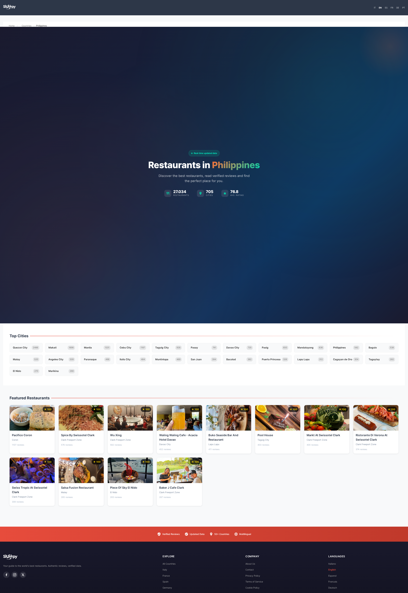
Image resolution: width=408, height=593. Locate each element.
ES (386, 7)
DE (397, 7)
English (332, 569)
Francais (332, 581)
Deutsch (332, 587)
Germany (167, 587)
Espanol (332, 575)
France (166, 575)
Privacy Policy (252, 575)
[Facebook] (6, 575)
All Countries (169, 563)
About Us (250, 563)
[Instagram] (14, 575)
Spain (165, 581)
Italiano (332, 563)
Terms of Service (254, 581)
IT (375, 7)
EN (380, 7)
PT (403, 7)
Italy (165, 569)
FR (392, 7)
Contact (249, 569)
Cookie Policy (252, 587)
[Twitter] (23, 575)
